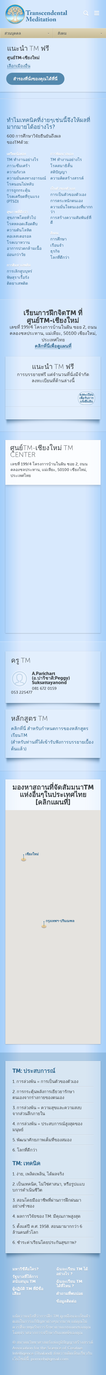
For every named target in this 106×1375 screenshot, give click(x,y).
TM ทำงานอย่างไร (22, 160)
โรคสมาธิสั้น (61, 166)
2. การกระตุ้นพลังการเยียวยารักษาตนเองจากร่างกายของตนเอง (43, 1094)
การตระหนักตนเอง (66, 201)
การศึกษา (58, 239)
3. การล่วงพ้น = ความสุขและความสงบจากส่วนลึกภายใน (47, 1111)
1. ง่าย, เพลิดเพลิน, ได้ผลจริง (38, 1174)
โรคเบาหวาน (18, 242)
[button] (44, 925)
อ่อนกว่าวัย (16, 255)
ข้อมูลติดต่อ (66, 1301)
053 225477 (21, 692)
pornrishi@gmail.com (49, 1359)
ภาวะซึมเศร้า (18, 166)
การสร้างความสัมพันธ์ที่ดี (70, 220)
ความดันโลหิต (19, 230)
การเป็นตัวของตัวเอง (68, 195)
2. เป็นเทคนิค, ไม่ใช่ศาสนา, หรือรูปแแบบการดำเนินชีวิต (48, 1187)
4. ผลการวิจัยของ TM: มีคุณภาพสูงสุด (46, 1216)
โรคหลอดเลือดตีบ (22, 224)
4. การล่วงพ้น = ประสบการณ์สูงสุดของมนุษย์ (47, 1127)
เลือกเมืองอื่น (18, 66)
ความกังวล (16, 172)
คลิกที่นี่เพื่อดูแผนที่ (53, 346)
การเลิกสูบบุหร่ (19, 271)
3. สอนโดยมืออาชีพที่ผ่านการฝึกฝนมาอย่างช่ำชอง (46, 1203)
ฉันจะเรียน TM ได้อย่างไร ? (72, 1271)
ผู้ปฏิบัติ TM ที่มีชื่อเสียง (27, 1291)
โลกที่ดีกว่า (59, 257)
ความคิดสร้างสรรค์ (67, 178)
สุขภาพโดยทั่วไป (21, 218)
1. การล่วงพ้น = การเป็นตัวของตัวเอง (45, 1081)
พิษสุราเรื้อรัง (18, 277)
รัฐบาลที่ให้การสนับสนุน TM (25, 1279)
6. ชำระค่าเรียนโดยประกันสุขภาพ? (44, 1242)
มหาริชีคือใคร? (25, 1269)
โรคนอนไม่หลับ (20, 184)
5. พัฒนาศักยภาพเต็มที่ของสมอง (42, 1140)
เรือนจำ (57, 245)
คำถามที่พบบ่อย (69, 1293)
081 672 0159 (44, 688)
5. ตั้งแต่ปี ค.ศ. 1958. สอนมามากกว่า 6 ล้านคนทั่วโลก (47, 1229)
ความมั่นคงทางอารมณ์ (26, 178)
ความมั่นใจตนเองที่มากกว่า (71, 209)
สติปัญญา (58, 172)
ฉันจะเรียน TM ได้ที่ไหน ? (69, 1283)
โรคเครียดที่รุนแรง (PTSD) (23, 199)
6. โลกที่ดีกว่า (24, 1150)
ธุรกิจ (55, 251)
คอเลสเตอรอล (19, 236)
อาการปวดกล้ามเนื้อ (24, 248)
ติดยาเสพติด (17, 283)
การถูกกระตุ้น (18, 190)
